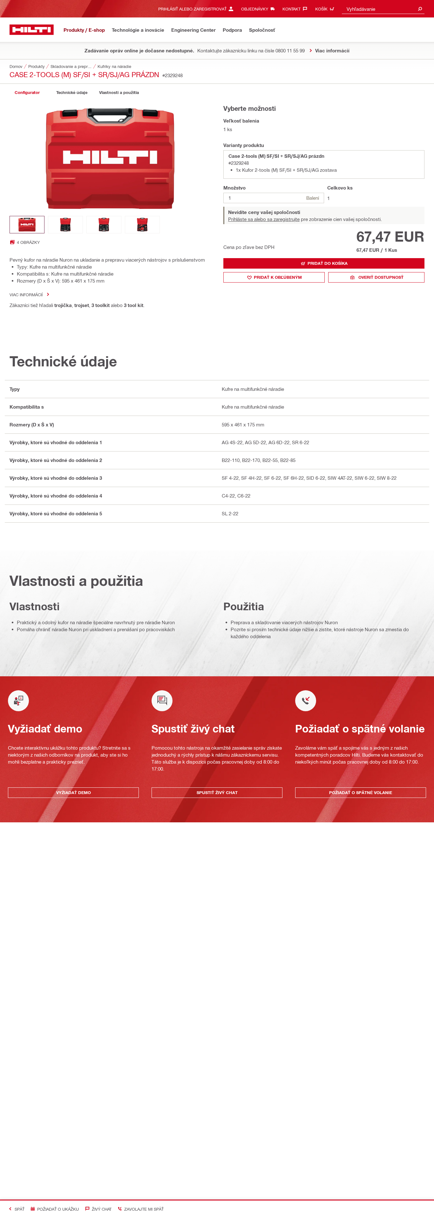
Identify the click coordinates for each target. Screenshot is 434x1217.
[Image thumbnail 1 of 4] (27, 224)
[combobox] (383, 8)
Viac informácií (26, 294)
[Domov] (32, 29)
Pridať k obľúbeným (278, 277)
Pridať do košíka (328, 263)
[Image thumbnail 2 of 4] (65, 224)
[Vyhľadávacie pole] (420, 8)
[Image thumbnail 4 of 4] (142, 224)
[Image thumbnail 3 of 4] (103, 224)
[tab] (27, 92)
